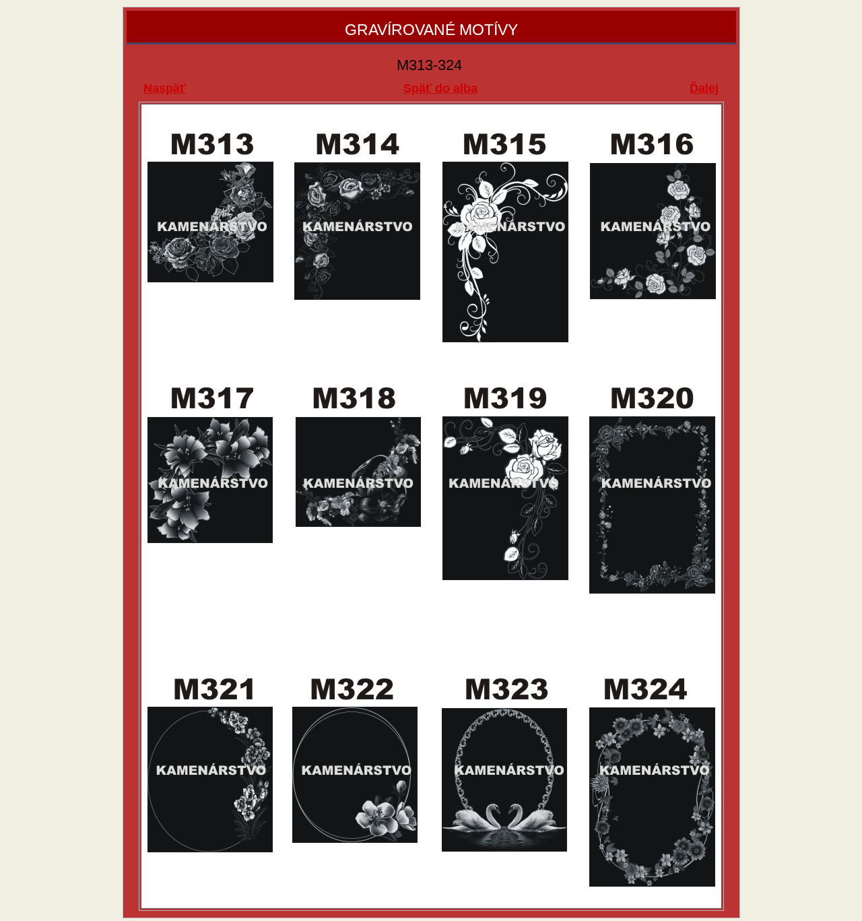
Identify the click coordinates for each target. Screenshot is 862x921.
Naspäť (164, 88)
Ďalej (704, 88)
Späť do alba (440, 88)
